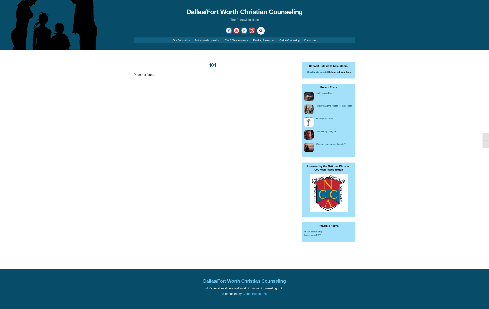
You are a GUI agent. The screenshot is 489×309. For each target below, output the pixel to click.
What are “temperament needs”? (331, 144)
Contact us (310, 40)
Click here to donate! (317, 72)
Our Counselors (181, 40)
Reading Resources (264, 40)
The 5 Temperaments (237, 40)
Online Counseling (289, 40)
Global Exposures (254, 293)
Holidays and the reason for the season (334, 106)
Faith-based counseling (207, 40)
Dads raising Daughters (327, 131)
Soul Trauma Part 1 (325, 93)
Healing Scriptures (324, 118)
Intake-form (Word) (313, 232)
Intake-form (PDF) (312, 235)
